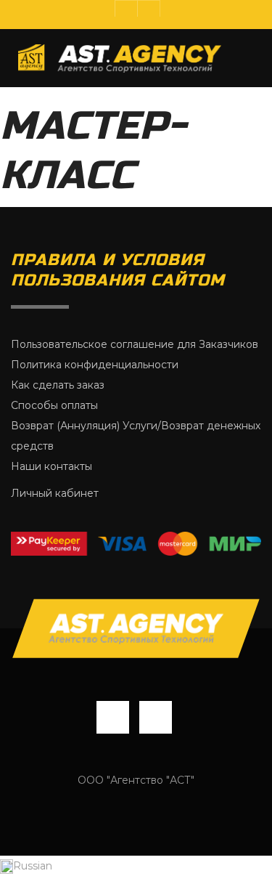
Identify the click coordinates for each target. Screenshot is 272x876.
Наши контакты (51, 466)
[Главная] (119, 58)
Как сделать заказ (57, 385)
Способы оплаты (54, 405)
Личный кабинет (55, 493)
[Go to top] (136, 628)
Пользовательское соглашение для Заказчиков (134, 344)
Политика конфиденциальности (94, 364)
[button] (136, 866)
